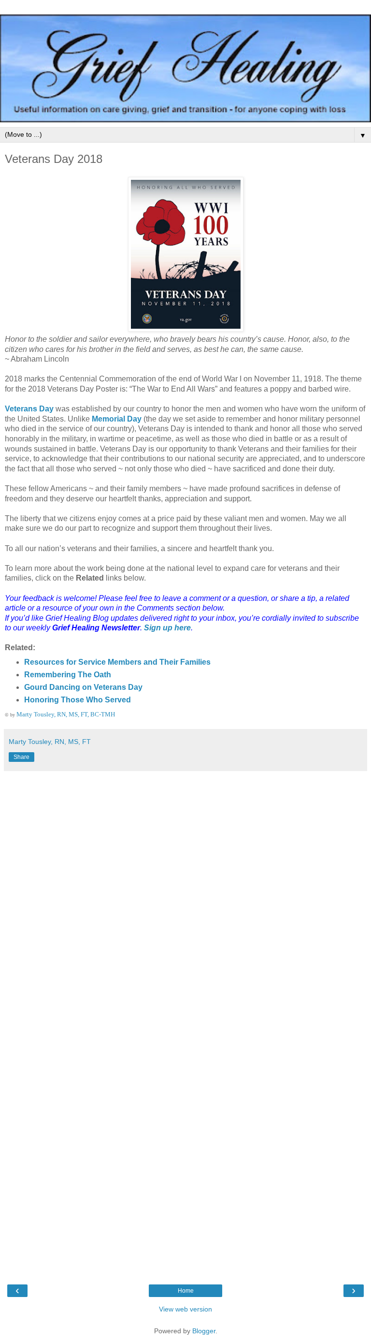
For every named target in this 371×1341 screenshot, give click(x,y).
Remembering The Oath (67, 674)
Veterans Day (29, 409)
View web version (185, 1309)
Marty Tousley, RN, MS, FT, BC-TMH (65, 714)
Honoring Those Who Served (77, 700)
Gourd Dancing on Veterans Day (83, 687)
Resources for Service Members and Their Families (117, 662)
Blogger (203, 1331)
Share (21, 757)
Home (186, 1290)
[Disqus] (185, 897)
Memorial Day (117, 419)
